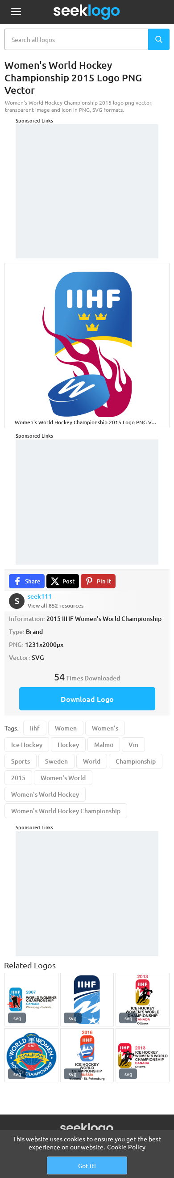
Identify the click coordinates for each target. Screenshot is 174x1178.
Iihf (35, 728)
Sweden (56, 761)
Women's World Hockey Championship (65, 810)
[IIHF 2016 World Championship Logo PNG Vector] (87, 1055)
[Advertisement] (87, 180)
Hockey (68, 744)
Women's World (63, 777)
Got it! (87, 1165)
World (91, 761)
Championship (136, 761)
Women (66, 728)
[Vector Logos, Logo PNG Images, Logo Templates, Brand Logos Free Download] (87, 12)
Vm (133, 744)
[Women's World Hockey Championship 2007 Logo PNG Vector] (31, 1000)
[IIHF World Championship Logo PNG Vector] (87, 1000)
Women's (105, 728)
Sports (20, 761)
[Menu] (16, 12)
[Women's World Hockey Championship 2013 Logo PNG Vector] (143, 1000)
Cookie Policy (126, 1147)
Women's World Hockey (45, 794)
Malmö (103, 744)
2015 (18, 777)
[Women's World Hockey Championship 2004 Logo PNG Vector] (31, 1055)
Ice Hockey (26, 744)
